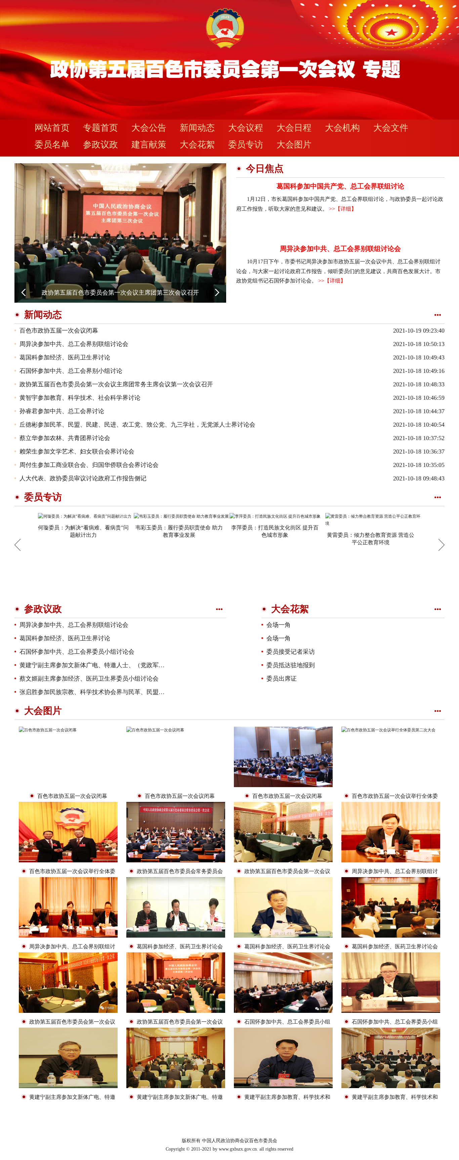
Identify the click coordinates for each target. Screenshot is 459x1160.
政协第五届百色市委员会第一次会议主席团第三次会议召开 (120, 292)
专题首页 (100, 128)
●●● (437, 314)
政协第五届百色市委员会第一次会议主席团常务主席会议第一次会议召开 (116, 384)
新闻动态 (197, 128)
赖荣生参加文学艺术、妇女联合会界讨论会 (76, 451)
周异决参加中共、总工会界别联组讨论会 (340, 248)
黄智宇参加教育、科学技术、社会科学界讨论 (79, 397)
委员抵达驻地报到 (290, 665)
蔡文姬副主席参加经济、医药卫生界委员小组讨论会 (89, 678)
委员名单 (52, 144)
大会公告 (148, 128)
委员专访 (245, 144)
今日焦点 (265, 168)
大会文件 (390, 128)
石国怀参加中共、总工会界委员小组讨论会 (76, 651)
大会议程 (245, 128)
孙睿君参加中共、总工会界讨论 (61, 411)
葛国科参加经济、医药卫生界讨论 (64, 357)
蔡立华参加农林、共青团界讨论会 (64, 438)
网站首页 (52, 128)
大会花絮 (197, 144)
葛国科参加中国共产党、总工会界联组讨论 (340, 186)
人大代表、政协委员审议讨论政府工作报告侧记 (83, 478)
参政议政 (100, 144)
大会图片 (294, 144)
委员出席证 (281, 678)
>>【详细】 (342, 209)
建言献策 (148, 144)
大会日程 (294, 128)
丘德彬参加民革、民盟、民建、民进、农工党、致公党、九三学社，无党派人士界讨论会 (137, 424)
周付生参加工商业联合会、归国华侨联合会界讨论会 (89, 465)
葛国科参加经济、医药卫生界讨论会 (180, 946)
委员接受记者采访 (290, 651)
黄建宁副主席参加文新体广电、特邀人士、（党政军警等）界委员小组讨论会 (122, 665)
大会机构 (342, 128)
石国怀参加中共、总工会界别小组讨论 (70, 371)
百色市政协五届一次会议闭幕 (58, 330)
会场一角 (278, 624)
